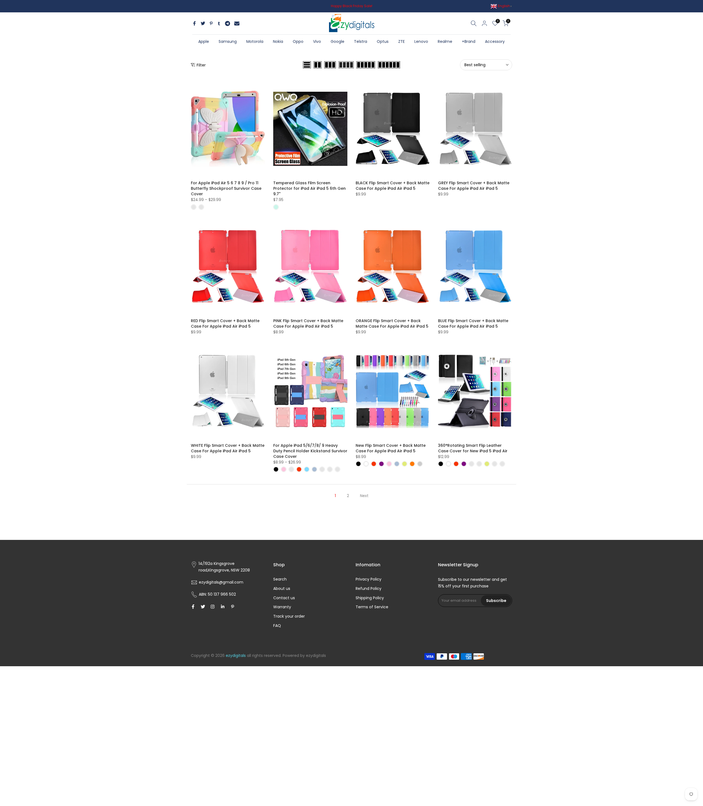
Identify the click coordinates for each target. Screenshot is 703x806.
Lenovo (421, 41)
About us (281, 588)
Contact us (284, 598)
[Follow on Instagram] (212, 606)
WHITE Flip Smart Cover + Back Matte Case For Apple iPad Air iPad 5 (227, 448)
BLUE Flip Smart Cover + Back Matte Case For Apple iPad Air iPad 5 (473, 323)
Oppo (298, 41)
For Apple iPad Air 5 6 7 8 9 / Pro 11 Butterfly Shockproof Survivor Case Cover (226, 188)
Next (364, 495)
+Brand (468, 41)
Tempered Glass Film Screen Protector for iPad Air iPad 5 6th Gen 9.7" (309, 188)
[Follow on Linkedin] (222, 606)
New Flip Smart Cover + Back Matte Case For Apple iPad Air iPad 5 (391, 448)
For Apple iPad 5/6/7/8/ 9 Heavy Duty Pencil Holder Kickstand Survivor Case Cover (310, 451)
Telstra (360, 41)
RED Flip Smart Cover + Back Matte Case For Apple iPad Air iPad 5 (225, 323)
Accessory (495, 41)
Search (280, 579)
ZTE (401, 41)
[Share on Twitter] (203, 23)
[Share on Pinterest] (211, 23)
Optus (383, 41)
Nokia (278, 41)
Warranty (282, 607)
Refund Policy (368, 588)
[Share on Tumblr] (219, 23)
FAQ (277, 625)
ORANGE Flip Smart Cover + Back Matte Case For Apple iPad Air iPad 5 (392, 323)
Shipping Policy (370, 598)
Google (337, 41)
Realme (445, 41)
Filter (201, 65)
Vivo (317, 41)
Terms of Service (372, 607)
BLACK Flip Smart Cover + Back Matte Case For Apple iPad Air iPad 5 (392, 185)
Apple (203, 41)
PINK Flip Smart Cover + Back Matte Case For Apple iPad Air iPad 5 (308, 323)
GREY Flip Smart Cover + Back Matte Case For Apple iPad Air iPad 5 (473, 185)
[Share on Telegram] (227, 23)
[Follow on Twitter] (203, 606)
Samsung (228, 41)
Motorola (254, 41)
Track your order (289, 616)
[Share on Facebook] (194, 23)
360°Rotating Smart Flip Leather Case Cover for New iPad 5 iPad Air (472, 448)
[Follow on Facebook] (193, 606)
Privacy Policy (368, 579)
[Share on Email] (236, 23)
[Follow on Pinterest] (233, 606)
